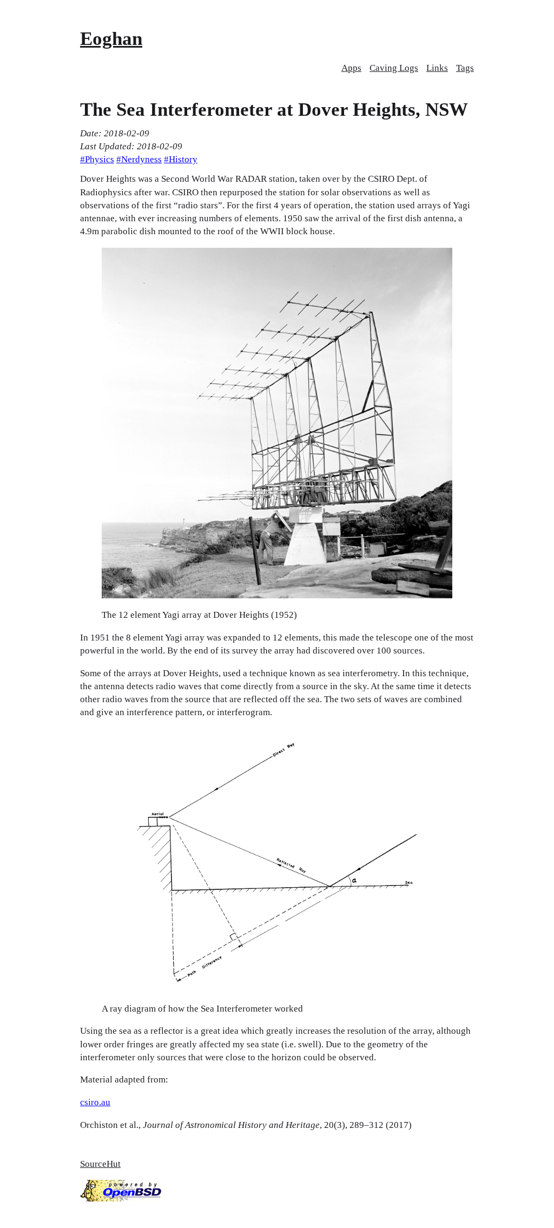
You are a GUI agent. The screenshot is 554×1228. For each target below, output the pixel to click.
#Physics (97, 159)
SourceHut (100, 1164)
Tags (465, 68)
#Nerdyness (139, 159)
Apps (351, 68)
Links (437, 68)
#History (180, 159)
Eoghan (111, 38)
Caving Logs (394, 68)
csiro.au (95, 1102)
